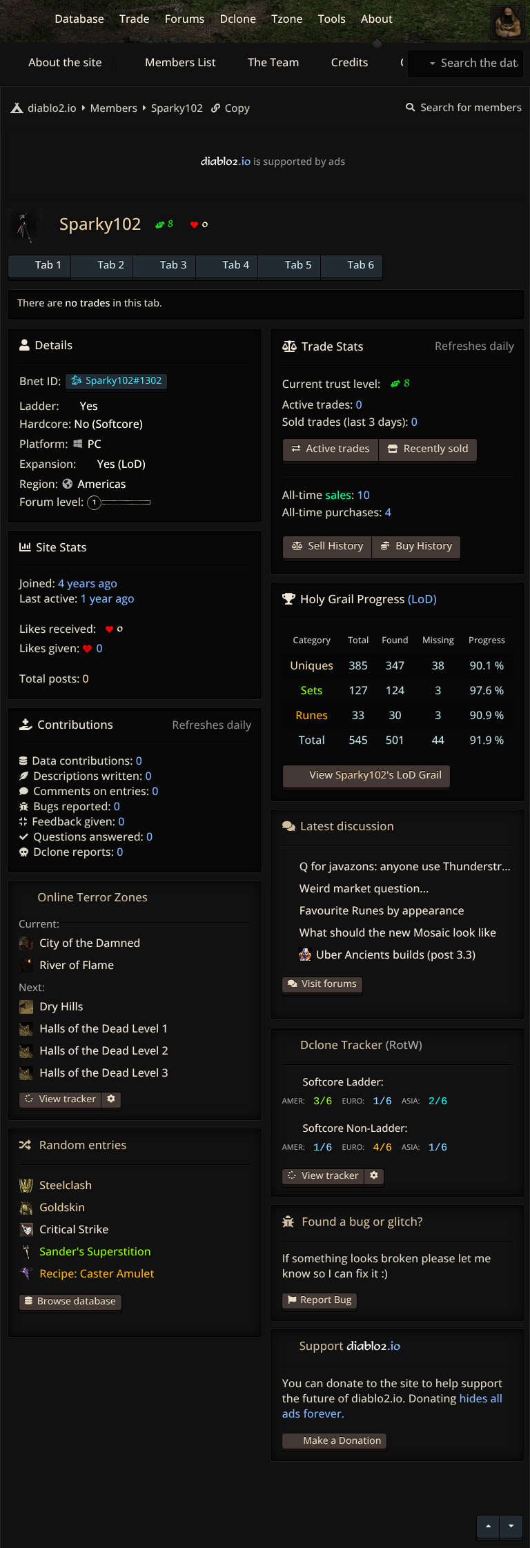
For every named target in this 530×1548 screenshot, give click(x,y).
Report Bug (325, 1299)
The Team (272, 62)
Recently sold (435, 448)
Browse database (76, 1301)
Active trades (337, 448)
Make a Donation (342, 1440)
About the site (64, 62)
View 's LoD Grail (374, 775)
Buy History (422, 546)
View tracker (66, 1099)
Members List (179, 62)
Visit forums (329, 983)
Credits (348, 62)
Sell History (335, 546)
